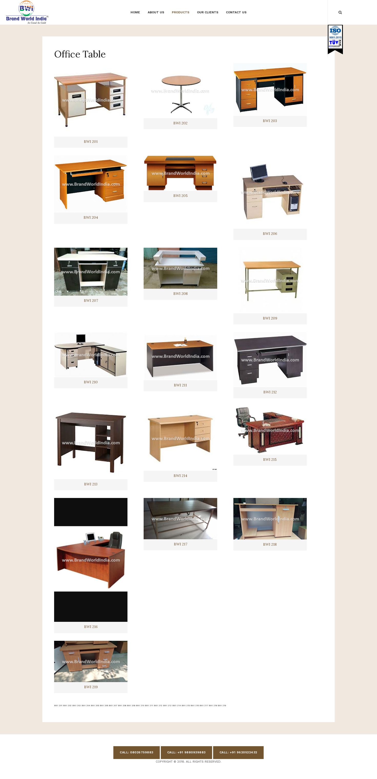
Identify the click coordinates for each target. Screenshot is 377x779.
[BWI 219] (90, 661)
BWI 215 (270, 459)
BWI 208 (180, 293)
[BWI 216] (90, 560)
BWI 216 (91, 626)
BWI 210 (91, 382)
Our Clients (207, 12)
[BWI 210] (90, 354)
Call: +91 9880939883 (186, 752)
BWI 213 (90, 484)
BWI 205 (180, 195)
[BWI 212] (270, 359)
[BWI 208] (180, 268)
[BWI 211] (180, 356)
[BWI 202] (180, 90)
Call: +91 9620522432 (238, 752)
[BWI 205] (180, 173)
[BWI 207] (90, 272)
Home (135, 12)
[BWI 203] (270, 89)
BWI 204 (91, 217)
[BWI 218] (270, 518)
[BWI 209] (270, 280)
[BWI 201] (90, 99)
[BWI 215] (270, 430)
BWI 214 (180, 475)
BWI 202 (180, 123)
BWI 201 (91, 141)
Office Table (80, 54)
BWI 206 (270, 233)
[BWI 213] (90, 442)
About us (156, 12)
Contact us (236, 12)
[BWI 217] (180, 518)
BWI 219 (91, 687)
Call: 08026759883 (136, 752)
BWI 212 (270, 392)
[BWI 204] (90, 184)
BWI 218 (270, 544)
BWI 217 (180, 544)
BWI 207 (91, 300)
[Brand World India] (27, 12)
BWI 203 (270, 120)
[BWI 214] (180, 438)
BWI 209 (270, 318)
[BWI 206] (270, 192)
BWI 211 (180, 385)
